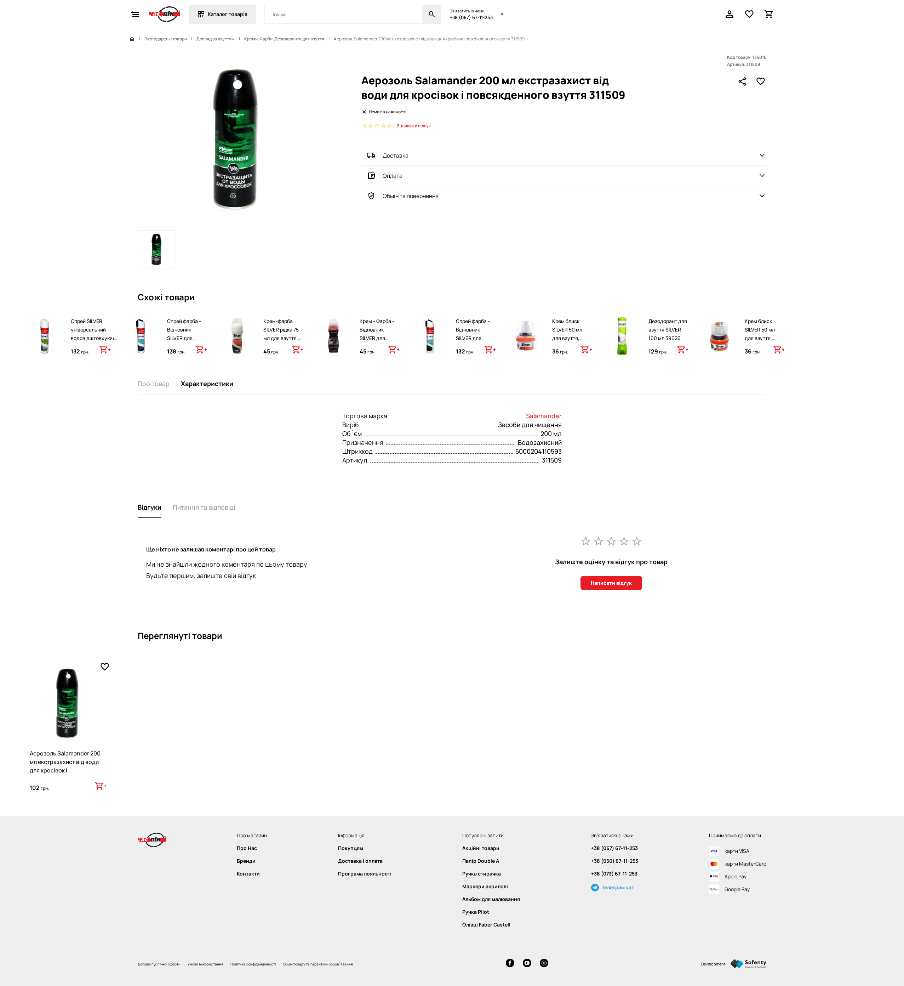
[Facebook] (510, 964)
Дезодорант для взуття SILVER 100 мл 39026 (667, 329)
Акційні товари (480, 848)
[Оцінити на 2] (598, 540)
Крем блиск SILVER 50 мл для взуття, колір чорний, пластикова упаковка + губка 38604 (760, 346)
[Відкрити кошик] (769, 14)
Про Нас (247, 848)
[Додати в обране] (760, 81)
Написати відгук (611, 582)
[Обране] (749, 14)
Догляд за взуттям (215, 39)
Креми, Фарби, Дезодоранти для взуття (284, 39)
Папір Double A (480, 861)
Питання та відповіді (204, 507)
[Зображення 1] (157, 249)
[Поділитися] (742, 81)
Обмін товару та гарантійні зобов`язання (318, 964)
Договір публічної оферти (159, 964)
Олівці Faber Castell (486, 925)
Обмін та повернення (411, 196)
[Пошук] (431, 14)
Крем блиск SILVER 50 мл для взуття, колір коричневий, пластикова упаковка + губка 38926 (567, 351)
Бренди (246, 861)
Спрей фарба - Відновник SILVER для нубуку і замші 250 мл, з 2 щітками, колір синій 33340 (184, 346)
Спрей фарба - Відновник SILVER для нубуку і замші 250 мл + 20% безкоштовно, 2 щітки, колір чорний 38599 (474, 351)
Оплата (392, 176)
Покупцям (350, 848)
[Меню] (135, 14)
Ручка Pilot (475, 912)
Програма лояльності (364, 874)
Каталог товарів (227, 14)
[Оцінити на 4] (624, 540)
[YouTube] (527, 964)
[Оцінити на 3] (611, 540)
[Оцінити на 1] (585, 540)
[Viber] (544, 964)
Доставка (395, 155)
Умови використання (205, 964)
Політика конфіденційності (253, 964)
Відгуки (149, 507)
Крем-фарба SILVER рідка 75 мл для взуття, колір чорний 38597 (281, 338)
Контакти (248, 874)
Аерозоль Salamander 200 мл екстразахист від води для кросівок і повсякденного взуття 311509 (65, 770)
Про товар (154, 383)
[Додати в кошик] (104, 349)
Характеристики (207, 383)
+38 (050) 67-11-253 (614, 861)
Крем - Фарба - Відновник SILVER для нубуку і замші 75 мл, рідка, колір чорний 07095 (377, 346)
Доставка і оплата (360, 861)
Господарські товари (165, 39)
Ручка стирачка (481, 874)
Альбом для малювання (491, 899)
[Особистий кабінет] (729, 14)
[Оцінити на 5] (636, 540)
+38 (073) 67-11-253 (614, 874)
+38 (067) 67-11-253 (471, 17)
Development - (714, 964)
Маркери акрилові (485, 886)
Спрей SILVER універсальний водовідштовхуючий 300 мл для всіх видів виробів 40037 (95, 338)
